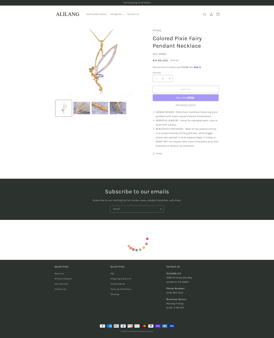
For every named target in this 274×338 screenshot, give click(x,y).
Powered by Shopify (145, 331)
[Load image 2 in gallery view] (81, 108)
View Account (62, 284)
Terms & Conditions (120, 289)
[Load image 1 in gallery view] (63, 108)
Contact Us (60, 289)
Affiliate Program (63, 279)
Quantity (157, 72)
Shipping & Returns (120, 279)
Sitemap (114, 294)
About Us (59, 273)
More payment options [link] (186, 105)
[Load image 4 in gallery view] (118, 108)
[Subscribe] (160, 209)
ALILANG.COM (132, 331)
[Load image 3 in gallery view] (100, 108)
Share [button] (159, 153)
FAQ (112, 273)
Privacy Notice (117, 284)
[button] (117, 14)
